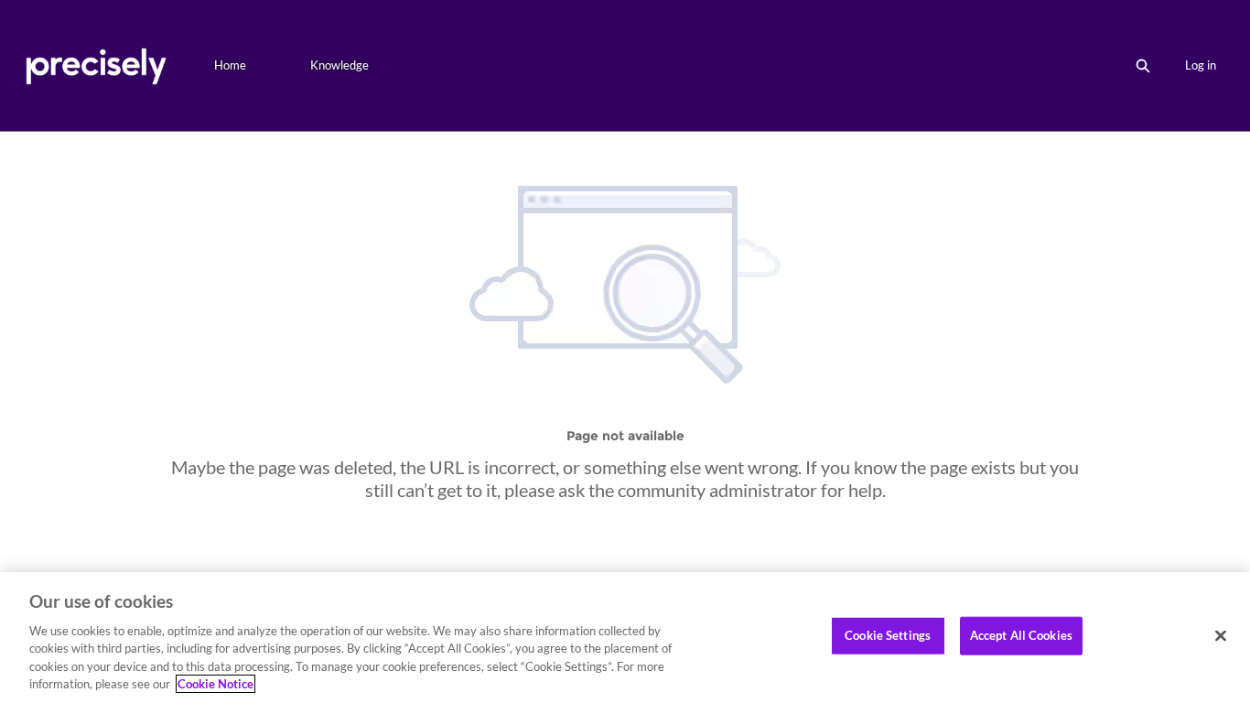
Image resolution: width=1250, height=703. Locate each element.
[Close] (1221, 636)
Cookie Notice (215, 683)
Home (230, 65)
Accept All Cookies (1021, 635)
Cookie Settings (888, 635)
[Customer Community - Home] (95, 65)
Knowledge (339, 65)
